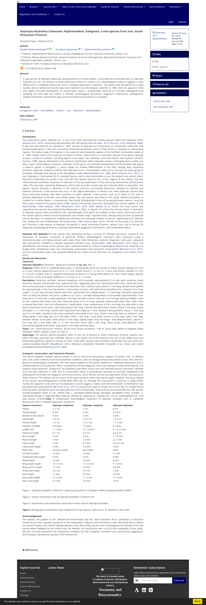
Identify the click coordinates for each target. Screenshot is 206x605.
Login (171, 21)
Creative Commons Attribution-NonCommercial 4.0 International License (110, 582)
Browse (34, 6)
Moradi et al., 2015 (106, 206)
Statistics (160, 93)
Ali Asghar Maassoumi (66, 49)
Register (182, 21)
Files (158, 54)
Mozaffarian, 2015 (60, 343)
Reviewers (175, 6)
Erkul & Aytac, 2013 (98, 143)
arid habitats (47, 110)
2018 (84, 206)
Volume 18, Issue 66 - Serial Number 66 (179, 36)
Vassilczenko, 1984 (73, 221)
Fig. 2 (64, 331)
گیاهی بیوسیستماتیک (29, 119)
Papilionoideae (93, 110)
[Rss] (151, 590)
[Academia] (137, 590)
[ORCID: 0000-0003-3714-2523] (113, 49)
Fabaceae (78, 110)
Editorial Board (27, 582)
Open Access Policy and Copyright (79, 6)
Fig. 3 (124, 386)
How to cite (162, 84)
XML (156, 61)
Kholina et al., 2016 (32, 143)
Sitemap (24, 595)
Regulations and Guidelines (33, 14)
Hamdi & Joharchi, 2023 (54, 346)
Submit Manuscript (134, 6)
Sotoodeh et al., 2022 (117, 343)
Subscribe (179, 580)
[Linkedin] (144, 590)
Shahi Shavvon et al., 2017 (125, 173)
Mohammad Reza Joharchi (98, 49)
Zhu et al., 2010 (117, 143)
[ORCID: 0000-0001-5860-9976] (50, 49)
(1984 (66, 203)
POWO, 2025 (38, 155)
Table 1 (60, 365)
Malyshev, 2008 (134, 143)
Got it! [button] (197, 601)
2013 (71, 185)
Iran (69, 110)
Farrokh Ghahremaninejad (33, 49)
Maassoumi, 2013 (71, 206)
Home (22, 6)
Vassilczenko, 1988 (33, 206)
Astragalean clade (29, 110)
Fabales (60, 110)
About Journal (27, 577)
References (31, 550)
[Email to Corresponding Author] (48, 49)
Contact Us (59, 14)
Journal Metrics (157, 6)
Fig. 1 (91, 264)
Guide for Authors (110, 6)
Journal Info (50, 6)
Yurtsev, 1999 (30, 161)
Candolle (57, 146)
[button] (81, 601)
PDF (160, 66)
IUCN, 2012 (81, 374)
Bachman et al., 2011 (131, 249)
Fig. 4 (82, 380)
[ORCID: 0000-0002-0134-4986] (80, 49)
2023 (91, 206)
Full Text (29, 131)
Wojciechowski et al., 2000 (97, 173)
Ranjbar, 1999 (52, 206)
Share (158, 75)
